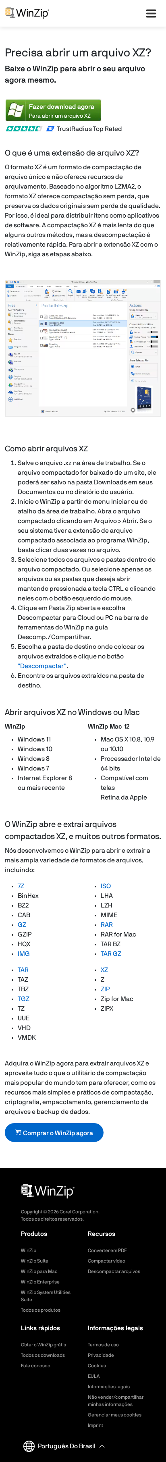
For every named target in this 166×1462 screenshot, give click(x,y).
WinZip (28, 1250)
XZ (104, 970)
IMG (24, 954)
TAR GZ (111, 954)
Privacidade (101, 1355)
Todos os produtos (40, 1310)
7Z (21, 886)
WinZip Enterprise (40, 1281)
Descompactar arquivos (114, 1271)
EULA (94, 1376)
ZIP (105, 989)
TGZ (23, 999)
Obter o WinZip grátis (43, 1344)
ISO (106, 886)
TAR (23, 970)
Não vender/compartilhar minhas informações (115, 1401)
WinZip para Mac (39, 1271)
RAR (107, 925)
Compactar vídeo (106, 1260)
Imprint (95, 1425)
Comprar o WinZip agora (57, 1133)
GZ (22, 925)
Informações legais (109, 1386)
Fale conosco (35, 1365)
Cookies (97, 1365)
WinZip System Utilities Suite (46, 1296)
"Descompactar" (42, 666)
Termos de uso (103, 1344)
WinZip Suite (34, 1260)
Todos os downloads (43, 1355)
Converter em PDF (107, 1250)
